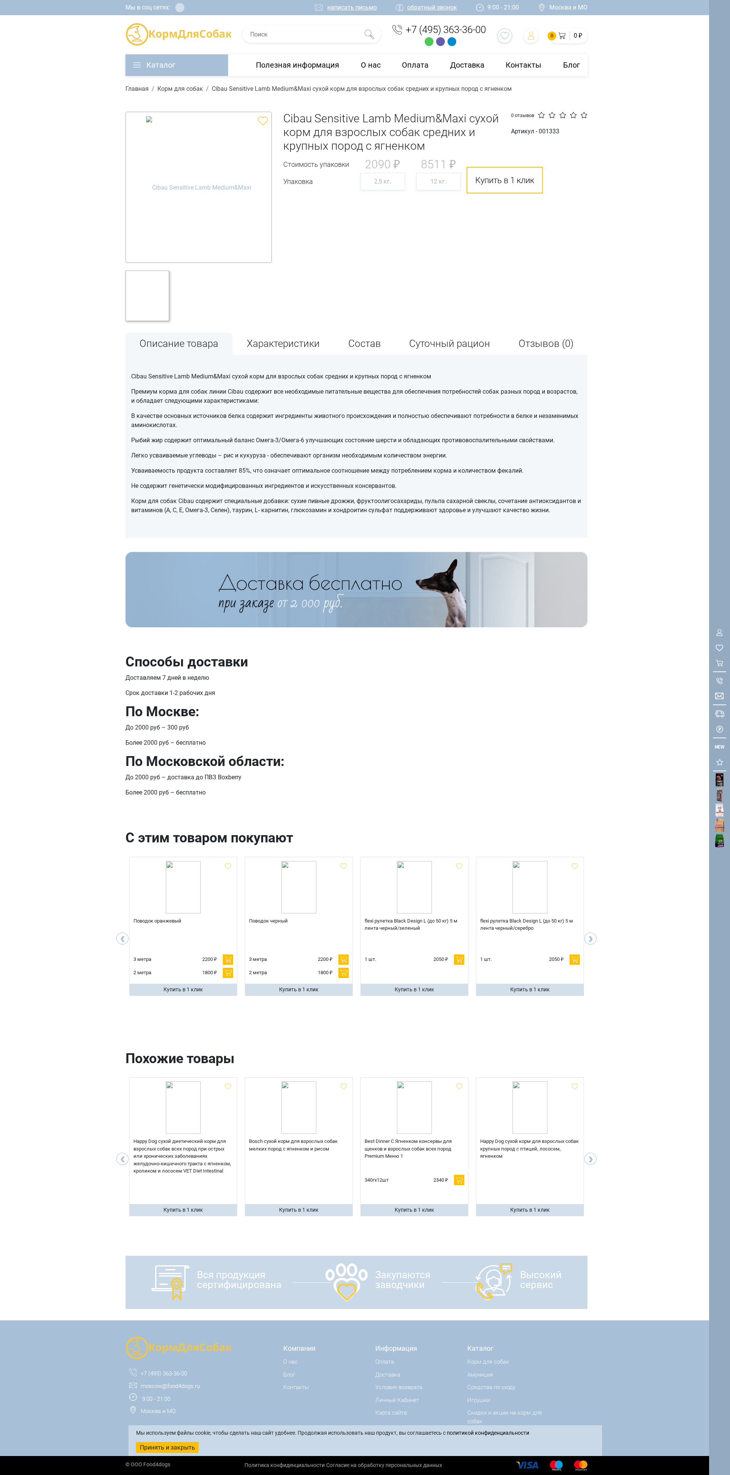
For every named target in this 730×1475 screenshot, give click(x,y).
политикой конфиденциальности (488, 1433)
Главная (137, 88)
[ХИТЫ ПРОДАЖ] (719, 762)
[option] (198, 187)
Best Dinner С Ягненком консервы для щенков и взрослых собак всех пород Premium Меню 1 (408, 1148)
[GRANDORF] (719, 825)
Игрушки (478, 1400)
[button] (568, 35)
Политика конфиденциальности (284, 1465)
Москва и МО (568, 7)
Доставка (467, 65)
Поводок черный (268, 921)
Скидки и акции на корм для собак (504, 1417)
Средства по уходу (491, 1387)
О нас (371, 65)
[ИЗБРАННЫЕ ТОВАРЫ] (719, 647)
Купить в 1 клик (183, 989)
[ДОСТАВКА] (719, 713)
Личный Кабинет (397, 1400)
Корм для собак (180, 88)
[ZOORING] (719, 840)
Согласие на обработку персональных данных (384, 1465)
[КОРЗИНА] (719, 662)
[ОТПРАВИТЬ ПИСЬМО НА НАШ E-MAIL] (719, 696)
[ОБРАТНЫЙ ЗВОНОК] (719, 680)
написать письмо (352, 7)
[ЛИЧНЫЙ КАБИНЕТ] (719, 632)
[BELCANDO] (719, 795)
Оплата (415, 65)
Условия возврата (398, 1387)
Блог (571, 65)
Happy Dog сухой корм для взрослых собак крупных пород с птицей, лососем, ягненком (529, 1148)
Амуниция (480, 1374)
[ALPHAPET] (719, 780)
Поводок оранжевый (157, 921)
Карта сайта (391, 1412)
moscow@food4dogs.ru (170, 1386)
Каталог (160, 65)
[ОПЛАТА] (719, 729)
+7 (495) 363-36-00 (446, 29)
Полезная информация (297, 65)
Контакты (523, 65)
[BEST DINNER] (719, 810)
